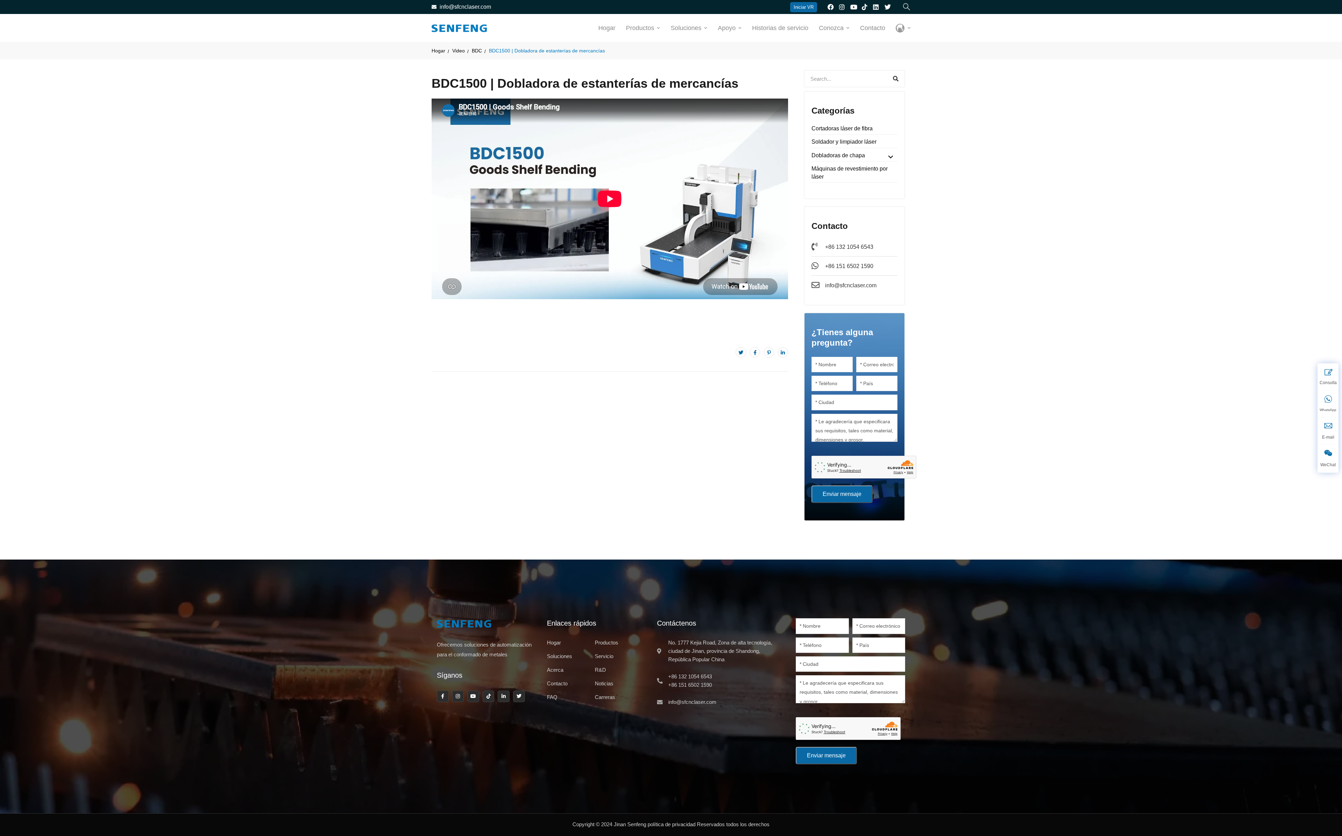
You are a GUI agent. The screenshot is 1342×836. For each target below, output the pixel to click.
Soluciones (686, 27)
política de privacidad (671, 824)
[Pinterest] (769, 352)
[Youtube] (473, 696)
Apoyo (727, 27)
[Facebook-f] (443, 696)
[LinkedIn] (783, 352)
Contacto (872, 27)
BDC (477, 50)
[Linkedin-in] (504, 696)
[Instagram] (458, 696)
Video (458, 50)
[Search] (895, 79)
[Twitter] (741, 352)
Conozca (831, 27)
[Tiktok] (489, 696)
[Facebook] (755, 352)
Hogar (606, 27)
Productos (640, 27)
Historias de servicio (780, 27)
